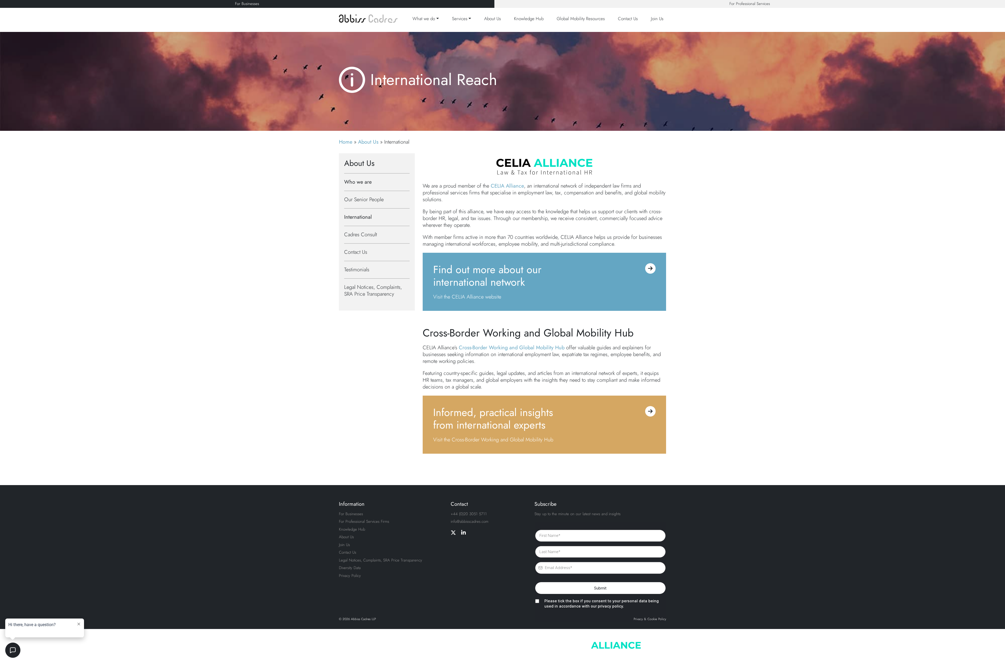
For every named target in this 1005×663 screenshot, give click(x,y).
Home (345, 142)
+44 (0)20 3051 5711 (469, 514)
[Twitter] (453, 533)
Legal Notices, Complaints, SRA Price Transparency (373, 290)
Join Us (657, 18)
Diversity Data (350, 568)
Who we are (358, 182)
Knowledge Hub (529, 18)
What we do (423, 18)
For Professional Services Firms (364, 521)
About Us (492, 18)
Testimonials (356, 269)
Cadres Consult (360, 234)
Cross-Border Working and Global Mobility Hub (512, 347)
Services (459, 18)
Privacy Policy (350, 575)
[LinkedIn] (463, 533)
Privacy (638, 619)
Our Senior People (364, 199)
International (358, 217)
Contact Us (628, 18)
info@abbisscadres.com (469, 521)
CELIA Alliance (507, 186)
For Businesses (247, 4)
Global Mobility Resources (581, 18)
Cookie (652, 619)
